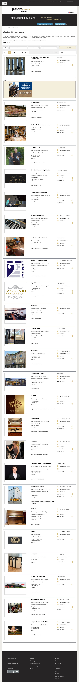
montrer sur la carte (64, 60)
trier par (55, 52)
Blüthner (57, 661)
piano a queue (33, 661)
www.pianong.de (35, 524)
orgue (31, 668)
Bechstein (57, 658)
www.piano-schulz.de (36, 364)
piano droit (33, 658)
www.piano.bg (34, 343)
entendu (4, 3)
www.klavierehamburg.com (38, 614)
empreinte (10, 668)
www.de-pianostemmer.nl (37, 479)
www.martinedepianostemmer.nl (39, 248)
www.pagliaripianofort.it (37, 296)
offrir (18, 24)
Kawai (56, 671)
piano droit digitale (35, 666)
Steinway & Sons (59, 676)
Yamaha (57, 679)
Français (72, 12)
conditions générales (13, 663)
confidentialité (11, 666)
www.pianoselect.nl (36, 318)
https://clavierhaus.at (36, 117)
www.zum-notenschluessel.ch (38, 275)
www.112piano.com (36, 71)
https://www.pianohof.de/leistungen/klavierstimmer (44, 409)
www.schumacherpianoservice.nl (39, 454)
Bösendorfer (58, 663)
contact (9, 661)
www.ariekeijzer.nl (36, 388)
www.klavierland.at (36, 185)
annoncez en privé (60, 24)
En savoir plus (70, 1)
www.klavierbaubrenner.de (38, 163)
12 (22, 52)
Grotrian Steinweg (59, 666)
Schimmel (57, 673)
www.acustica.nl (35, 592)
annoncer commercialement (44, 24)
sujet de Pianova (11, 658)
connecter (71, 24)
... (19, 52)
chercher (9, 24)
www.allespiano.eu (36, 635)
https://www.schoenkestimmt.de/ (39, 431)
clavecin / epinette (35, 663)
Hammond (57, 668)
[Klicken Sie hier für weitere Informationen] (21, 89)
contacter (62, 62)
